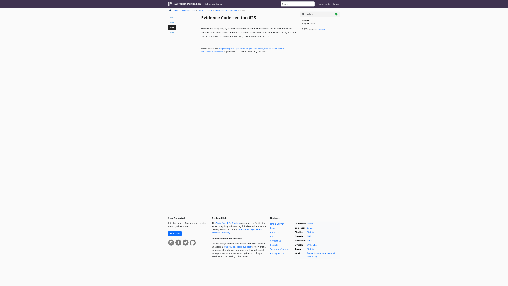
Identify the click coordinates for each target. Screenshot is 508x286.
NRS (309, 236)
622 (172, 22)
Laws (309, 240)
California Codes (213, 4)
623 (172, 27)
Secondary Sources (279, 249)
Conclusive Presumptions (226, 10)
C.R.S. (309, 227)
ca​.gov (321, 29)
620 (172, 17)
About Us (274, 232)
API (271, 236)
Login (336, 4)
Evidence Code (188, 10)
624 (172, 32)
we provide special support (237, 246)
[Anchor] (271, 36)
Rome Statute (314, 253)
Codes (177, 10)
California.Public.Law (187, 4)
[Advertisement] (320, 76)
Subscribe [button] (175, 233)
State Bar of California (227, 223)
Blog (272, 228)
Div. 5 (200, 10)
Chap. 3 (209, 10)
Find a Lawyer (277, 223)
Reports (274, 244)
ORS (314, 244)
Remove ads (324, 4)
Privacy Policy (277, 253)
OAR (309, 244)
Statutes (311, 232)
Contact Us (275, 240)
